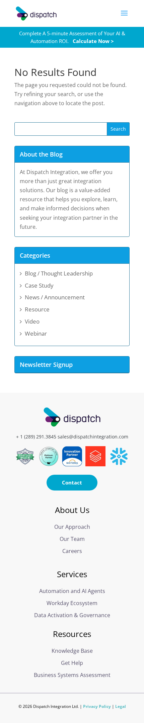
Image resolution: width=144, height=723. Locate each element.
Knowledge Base (72, 650)
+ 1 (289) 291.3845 (36, 436)
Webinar (36, 333)
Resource (37, 309)
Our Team (72, 539)
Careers (72, 551)
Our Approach (72, 526)
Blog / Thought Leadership (59, 273)
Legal (120, 706)
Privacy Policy (97, 706)
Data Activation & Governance (72, 615)
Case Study (39, 285)
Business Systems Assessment (72, 675)
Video (32, 321)
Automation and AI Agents (72, 591)
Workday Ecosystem (72, 603)
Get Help (72, 663)
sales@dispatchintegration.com (93, 436)
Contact (72, 482)
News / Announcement (55, 297)
